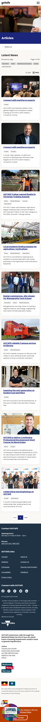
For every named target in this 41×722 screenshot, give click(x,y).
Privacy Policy (6, 577)
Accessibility (6, 572)
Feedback (24, 572)
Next (26, 517)
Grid (36, 72)
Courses (4, 557)
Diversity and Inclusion (28, 567)
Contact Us (24, 562)
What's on (8, 47)
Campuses (5, 567)
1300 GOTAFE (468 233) (10, 543)
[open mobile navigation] (38, 3)
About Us (23, 557)
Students (4, 562)
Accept (21, 718)
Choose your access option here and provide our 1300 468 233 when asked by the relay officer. (10, 653)
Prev (15, 517)
